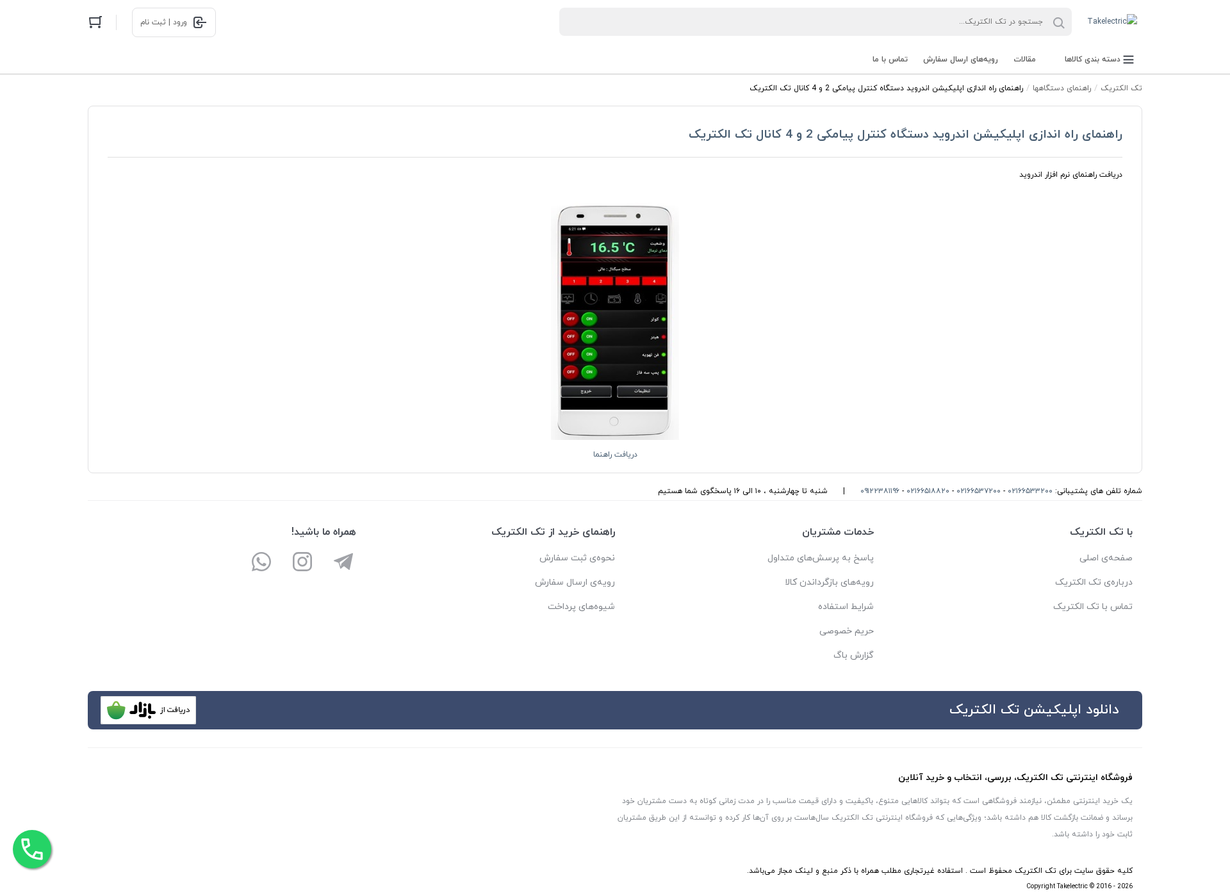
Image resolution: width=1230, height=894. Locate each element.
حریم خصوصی (846, 631)
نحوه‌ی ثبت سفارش (577, 558)
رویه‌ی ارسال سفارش (575, 582)
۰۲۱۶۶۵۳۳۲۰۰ (1030, 491)
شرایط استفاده (846, 607)
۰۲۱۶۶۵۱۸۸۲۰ (927, 491)
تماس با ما (890, 59)
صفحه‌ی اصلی (1106, 558)
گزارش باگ (853, 655)
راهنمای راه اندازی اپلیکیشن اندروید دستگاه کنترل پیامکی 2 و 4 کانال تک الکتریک (905, 134)
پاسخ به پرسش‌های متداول (820, 558)
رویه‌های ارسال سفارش (960, 59)
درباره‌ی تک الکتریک (1094, 582)
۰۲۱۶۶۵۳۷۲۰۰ (978, 491)
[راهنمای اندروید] (615, 438)
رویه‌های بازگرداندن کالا (829, 582)
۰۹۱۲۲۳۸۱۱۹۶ (879, 491)
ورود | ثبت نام (163, 22)
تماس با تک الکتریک (1093, 607)
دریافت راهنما (615, 455)
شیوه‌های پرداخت (581, 607)
